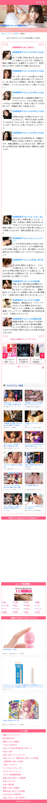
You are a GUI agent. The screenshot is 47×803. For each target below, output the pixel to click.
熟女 (16, 605)
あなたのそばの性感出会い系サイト (17, 748)
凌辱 (16, 612)
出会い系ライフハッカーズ (14, 755)
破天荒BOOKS (9, 738)
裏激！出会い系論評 (11, 788)
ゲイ (5, 609)
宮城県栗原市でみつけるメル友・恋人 (27, 217)
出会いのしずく (26, 801)
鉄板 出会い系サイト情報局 (14, 778)
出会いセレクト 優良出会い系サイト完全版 (20, 758)
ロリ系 (6, 605)
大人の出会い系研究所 (12, 794)
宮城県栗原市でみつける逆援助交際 (26, 319)
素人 (5, 602)
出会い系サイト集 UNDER (14, 798)
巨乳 (27, 602)
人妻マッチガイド (10, 765)
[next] (42, 355)
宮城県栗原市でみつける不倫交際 (26, 281)
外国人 (28, 605)
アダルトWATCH (10, 745)
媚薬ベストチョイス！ (12, 735)
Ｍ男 (38, 612)
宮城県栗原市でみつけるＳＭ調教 (26, 300)
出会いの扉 (7, 751)
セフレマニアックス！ (12, 771)
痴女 (27, 612)
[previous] (5, 355)
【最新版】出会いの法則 (13, 761)
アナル (17, 609)
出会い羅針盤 (8, 784)
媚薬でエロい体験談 (11, 741)
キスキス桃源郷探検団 (12, 774)
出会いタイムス (9, 781)
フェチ (39, 609)
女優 (16, 602)
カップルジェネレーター (13, 768)
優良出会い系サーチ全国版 (14, 791)
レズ (38, 605)
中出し (28, 609)
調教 (38, 602)
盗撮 (5, 612)
